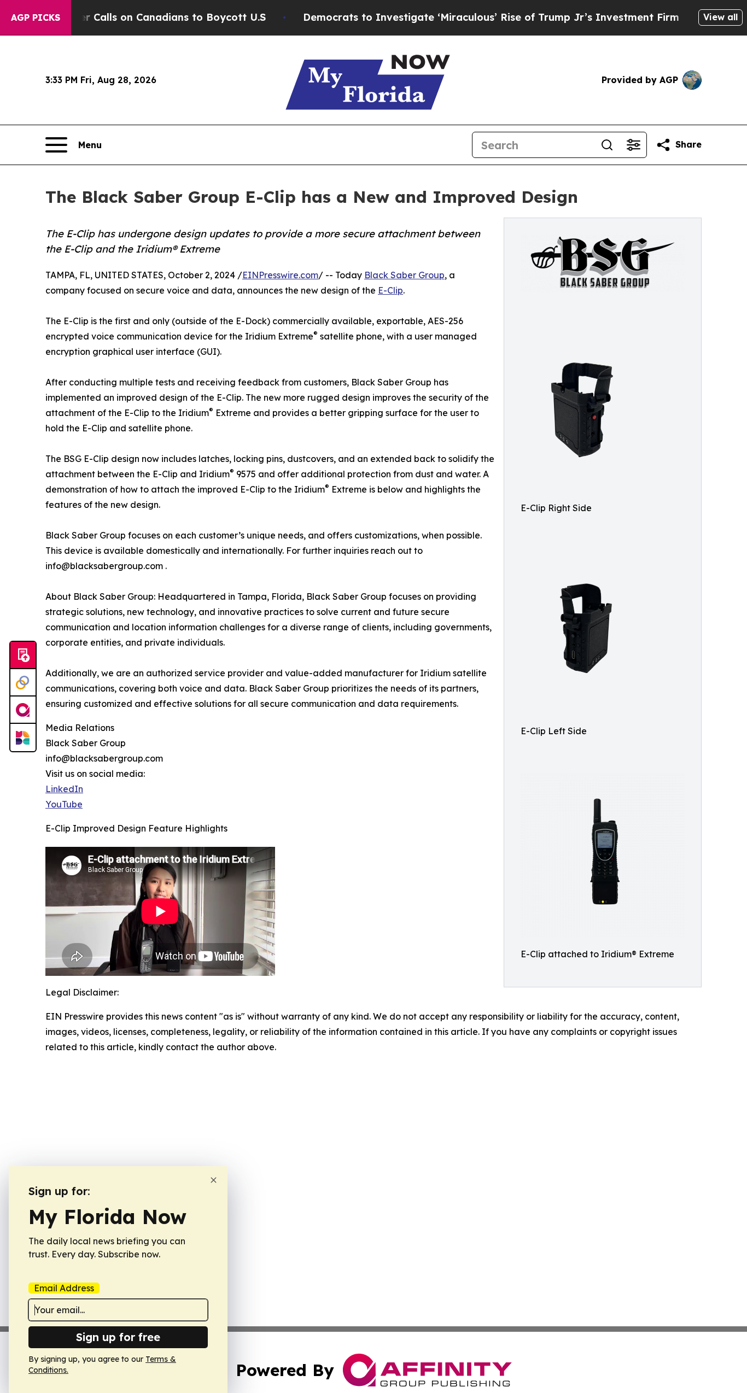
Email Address (64, 1288)
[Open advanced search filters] (633, 144)
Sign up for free (118, 1337)
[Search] (607, 144)
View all (720, 16)
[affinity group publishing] (23, 710)
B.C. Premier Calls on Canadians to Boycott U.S (148, 17)
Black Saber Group (404, 275)
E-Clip (390, 290)
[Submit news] (23, 655)
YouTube (64, 804)
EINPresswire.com (280, 275)
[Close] (213, 1180)
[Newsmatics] (23, 737)
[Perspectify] (23, 682)
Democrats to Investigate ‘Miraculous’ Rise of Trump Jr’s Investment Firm (491, 17)
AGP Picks (35, 17)
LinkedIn (64, 788)
